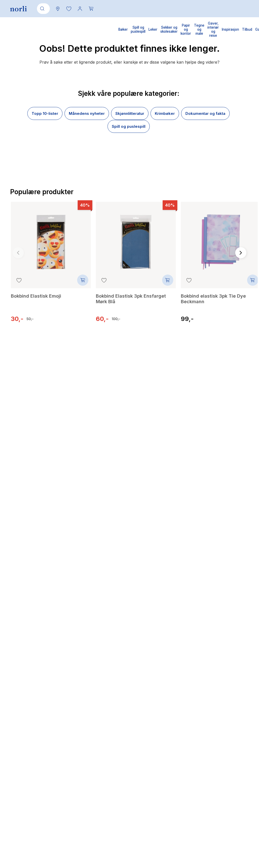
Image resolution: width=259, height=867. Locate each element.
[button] (68, 8)
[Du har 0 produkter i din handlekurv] (91, 8)
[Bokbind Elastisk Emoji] (51, 238)
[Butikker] (57, 8)
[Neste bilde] (240, 252)
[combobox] (42, 8)
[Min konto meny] (79, 8)
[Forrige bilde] (18, 252)
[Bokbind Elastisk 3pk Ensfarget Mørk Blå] (136, 238)
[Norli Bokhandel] (18, 8)
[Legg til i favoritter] (19, 280)
